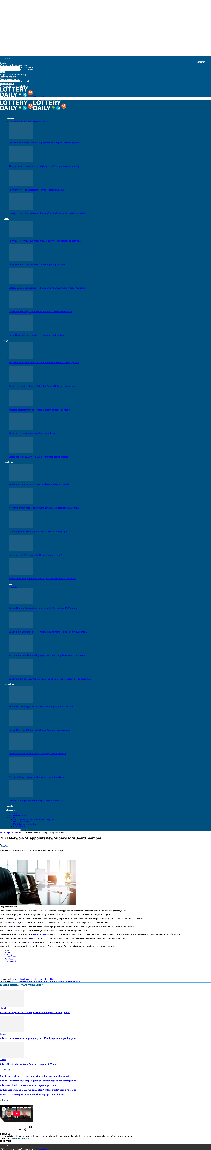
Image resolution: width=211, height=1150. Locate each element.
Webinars (13, 813)
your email (24, 81)
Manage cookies (43, 1149)
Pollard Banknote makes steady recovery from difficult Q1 (37, 753)
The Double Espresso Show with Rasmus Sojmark (33, 819)
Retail (6, 219)
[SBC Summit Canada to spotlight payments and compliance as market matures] (21, 651)
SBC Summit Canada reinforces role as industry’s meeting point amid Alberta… (48, 632)
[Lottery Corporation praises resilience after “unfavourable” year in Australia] (21, 209)
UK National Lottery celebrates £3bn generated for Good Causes (40, 311)
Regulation (8, 462)
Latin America (31, 121)
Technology (9, 684)
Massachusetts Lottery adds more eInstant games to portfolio (39, 410)
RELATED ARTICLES (9, 984)
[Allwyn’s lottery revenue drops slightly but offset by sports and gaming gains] (21, 162)
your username (26, 67)
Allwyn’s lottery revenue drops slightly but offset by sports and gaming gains (38, 1038)
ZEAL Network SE (11, 961)
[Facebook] (19, 854)
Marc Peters (9, 959)
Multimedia (9, 810)
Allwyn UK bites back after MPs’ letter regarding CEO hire (37, 190)
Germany (8, 954)
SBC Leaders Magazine (18, 815)
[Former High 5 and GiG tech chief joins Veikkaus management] (21, 726)
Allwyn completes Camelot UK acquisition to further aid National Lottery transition (45, 981)
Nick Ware (4, 846)
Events (14, 587)
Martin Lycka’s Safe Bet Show (25, 824)
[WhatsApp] (35, 854)
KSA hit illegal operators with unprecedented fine (33, 979)
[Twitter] (3, 854)
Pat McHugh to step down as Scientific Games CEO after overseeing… (43, 386)
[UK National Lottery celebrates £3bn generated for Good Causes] (21, 307)
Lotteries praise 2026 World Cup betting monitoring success (38, 457)
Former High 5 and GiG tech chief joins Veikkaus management (39, 730)
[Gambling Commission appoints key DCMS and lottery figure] (21, 527)
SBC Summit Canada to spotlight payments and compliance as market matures (47, 655)
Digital (7, 340)
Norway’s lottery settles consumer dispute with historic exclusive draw (44, 508)
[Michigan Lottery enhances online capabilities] (21, 429)
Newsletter (9, 806)
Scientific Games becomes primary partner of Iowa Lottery (38, 777)
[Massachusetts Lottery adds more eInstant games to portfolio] (21, 405)
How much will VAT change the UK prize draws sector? (35, 555)
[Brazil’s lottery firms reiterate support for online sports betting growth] (21, 138)
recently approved (42, 934)
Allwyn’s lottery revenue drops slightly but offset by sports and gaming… (45, 166)
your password (26, 70)
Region (8, 832)
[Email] (27, 854)
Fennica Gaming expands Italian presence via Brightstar (36, 800)
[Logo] (16, 109)
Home (2, 832)
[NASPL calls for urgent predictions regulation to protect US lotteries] (21, 574)
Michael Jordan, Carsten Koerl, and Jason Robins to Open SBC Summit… (44, 608)
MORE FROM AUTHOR (32, 984)
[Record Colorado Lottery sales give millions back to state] (21, 331)
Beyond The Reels (20, 826)
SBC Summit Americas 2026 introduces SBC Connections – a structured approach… (50, 679)
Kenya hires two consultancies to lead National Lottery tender (39, 484)
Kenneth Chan (10, 957)
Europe (23, 121)
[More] (43, 854)
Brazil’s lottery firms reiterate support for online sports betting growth (44, 142)
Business (8, 584)
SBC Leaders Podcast (21, 822)
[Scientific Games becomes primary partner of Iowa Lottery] (21, 773)
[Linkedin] (11, 854)
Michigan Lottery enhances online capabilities (32, 433)
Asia (18, 121)
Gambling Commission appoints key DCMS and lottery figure (39, 531)
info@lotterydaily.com (19, 1138)
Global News (9, 118)
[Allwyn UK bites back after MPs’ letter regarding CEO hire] (21, 185)
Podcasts (12, 817)
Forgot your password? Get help (13, 74)
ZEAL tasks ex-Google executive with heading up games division (41, 706)
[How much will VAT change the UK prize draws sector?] (21, 550)
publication (36, 938)
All (10, 121)
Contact (7, 58)
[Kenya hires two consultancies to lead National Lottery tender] (21, 480)
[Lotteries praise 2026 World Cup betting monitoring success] (21, 452)
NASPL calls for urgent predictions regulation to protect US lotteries (42, 578)
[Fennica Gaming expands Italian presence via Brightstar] (21, 796)
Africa (13, 121)
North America (43, 121)
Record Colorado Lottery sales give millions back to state (36, 335)
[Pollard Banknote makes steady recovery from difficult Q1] (21, 749)
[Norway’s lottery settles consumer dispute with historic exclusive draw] (21, 503)
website (16, 922)
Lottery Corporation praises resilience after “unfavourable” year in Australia (47, 213)
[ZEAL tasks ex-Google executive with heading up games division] (21, 702)
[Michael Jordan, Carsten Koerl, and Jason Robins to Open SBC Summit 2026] (21, 604)
